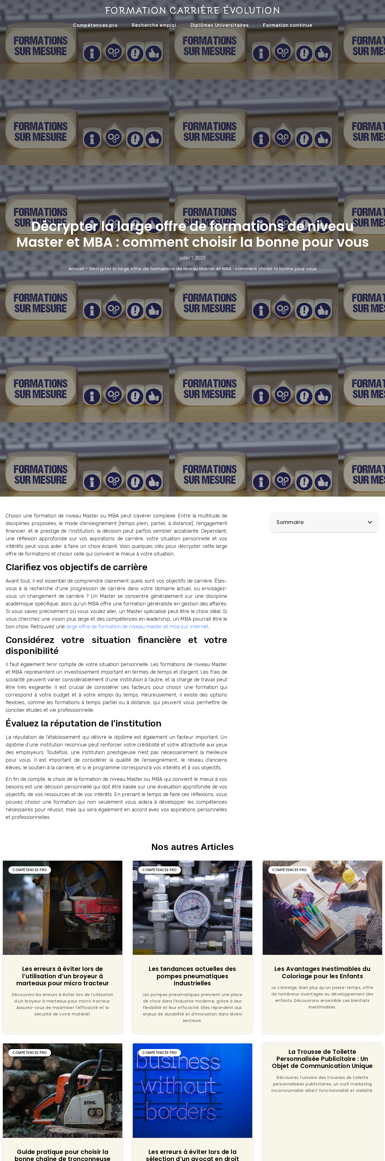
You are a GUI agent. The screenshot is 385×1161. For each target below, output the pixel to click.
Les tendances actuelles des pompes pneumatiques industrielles (192, 976)
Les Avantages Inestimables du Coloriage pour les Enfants (323, 972)
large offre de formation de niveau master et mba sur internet (137, 627)
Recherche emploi (154, 25)
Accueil (76, 269)
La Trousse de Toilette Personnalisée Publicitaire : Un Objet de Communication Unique (322, 1059)
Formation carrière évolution (192, 10)
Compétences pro (95, 25)
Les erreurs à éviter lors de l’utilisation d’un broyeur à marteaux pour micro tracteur (62, 976)
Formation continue (287, 25)
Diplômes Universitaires (220, 25)
